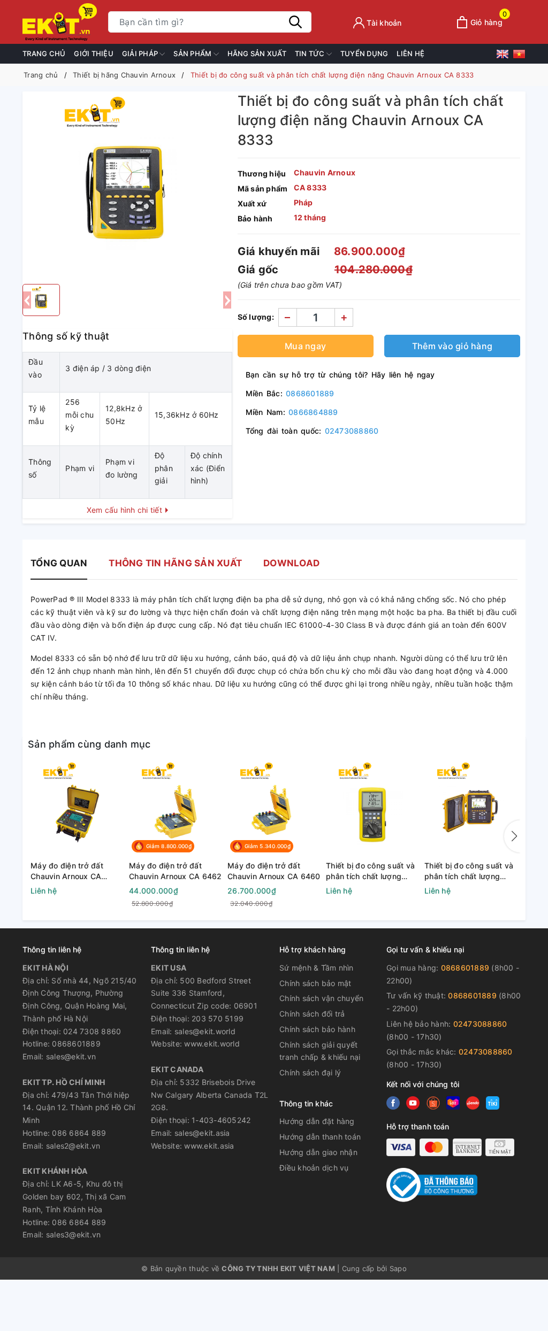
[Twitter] (413, 1103)
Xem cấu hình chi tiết (126, 509)
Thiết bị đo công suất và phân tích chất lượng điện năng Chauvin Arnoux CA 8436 (468, 871)
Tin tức (310, 53)
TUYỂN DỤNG (364, 53)
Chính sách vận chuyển (321, 998)
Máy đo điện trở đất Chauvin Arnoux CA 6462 (175, 871)
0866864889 (313, 412)
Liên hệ (410, 53)
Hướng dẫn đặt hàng (317, 1121)
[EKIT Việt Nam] (59, 22)
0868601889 (310, 393)
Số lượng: (256, 316)
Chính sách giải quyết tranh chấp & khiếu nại (320, 1051)
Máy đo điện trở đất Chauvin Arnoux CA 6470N (67, 871)
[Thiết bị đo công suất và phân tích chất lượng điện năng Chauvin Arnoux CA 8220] (372, 810)
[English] (504, 56)
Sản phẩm (193, 53)
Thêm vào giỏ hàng (452, 346)
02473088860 (352, 430)
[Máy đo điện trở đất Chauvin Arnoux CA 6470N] (77, 810)
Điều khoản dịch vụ (314, 1167)
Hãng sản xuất (256, 53)
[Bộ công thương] (431, 1184)
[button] (512, 836)
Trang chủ (43, 53)
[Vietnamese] (519, 56)
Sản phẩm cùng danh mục (89, 744)
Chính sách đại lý (310, 1072)
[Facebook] (393, 1103)
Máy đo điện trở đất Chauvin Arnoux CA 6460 (274, 871)
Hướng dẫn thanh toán (320, 1136)
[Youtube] (433, 1103)
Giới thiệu (93, 53)
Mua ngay (305, 346)
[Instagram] (453, 1103)
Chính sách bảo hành (317, 1029)
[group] (127, 185)
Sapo (398, 1268)
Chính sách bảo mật (315, 983)
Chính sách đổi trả (312, 1013)
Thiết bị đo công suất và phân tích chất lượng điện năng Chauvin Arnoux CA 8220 (370, 871)
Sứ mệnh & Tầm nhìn (316, 967)
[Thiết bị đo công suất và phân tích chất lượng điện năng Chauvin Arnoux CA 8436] (470, 810)
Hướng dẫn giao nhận (318, 1152)
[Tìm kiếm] (295, 22)
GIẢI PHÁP (141, 53)
